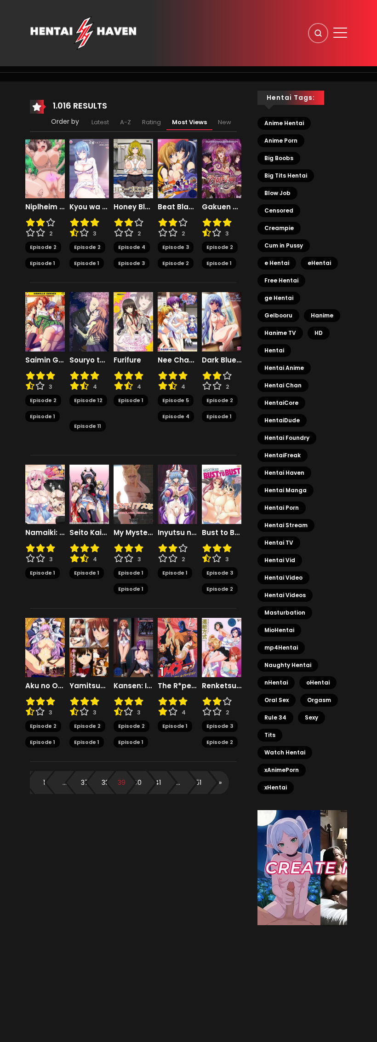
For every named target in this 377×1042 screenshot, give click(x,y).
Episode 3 (131, 263)
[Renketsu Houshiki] (221, 647)
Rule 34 (275, 717)
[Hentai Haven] (83, 32)
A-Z (125, 122)
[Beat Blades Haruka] (177, 168)
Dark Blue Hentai (221, 360)
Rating (151, 122)
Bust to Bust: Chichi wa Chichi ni (221, 533)
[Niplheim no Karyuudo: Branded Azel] (45, 168)
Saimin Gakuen (45, 360)
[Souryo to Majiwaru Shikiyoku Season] (89, 321)
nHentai (276, 682)
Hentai (274, 350)
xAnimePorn (281, 770)
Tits (269, 735)
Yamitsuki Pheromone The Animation (89, 686)
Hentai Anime (284, 368)
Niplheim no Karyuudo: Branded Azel (45, 207)
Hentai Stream (286, 525)
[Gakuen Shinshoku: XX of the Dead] (221, 168)
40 (137, 782)
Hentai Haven (284, 473)
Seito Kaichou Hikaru (89, 533)
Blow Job (277, 193)
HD (318, 333)
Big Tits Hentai (285, 175)
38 (105, 782)
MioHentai (279, 630)
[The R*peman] (177, 647)
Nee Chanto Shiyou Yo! (177, 360)
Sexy (311, 717)
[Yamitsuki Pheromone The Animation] (89, 647)
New (224, 122)
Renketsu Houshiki (221, 686)
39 (122, 782)
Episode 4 (131, 247)
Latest (100, 122)
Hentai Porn (281, 508)
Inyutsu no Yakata (177, 533)
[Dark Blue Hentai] (221, 321)
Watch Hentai (284, 752)
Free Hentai (281, 280)
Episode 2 (43, 247)
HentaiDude (282, 420)
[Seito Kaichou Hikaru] (89, 494)
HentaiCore (281, 403)
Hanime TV (280, 333)
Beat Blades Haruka (177, 207)
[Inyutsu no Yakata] (177, 494)
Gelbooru (278, 315)
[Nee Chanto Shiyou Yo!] (177, 321)
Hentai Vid (279, 560)
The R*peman (177, 686)
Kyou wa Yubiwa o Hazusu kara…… (89, 207)
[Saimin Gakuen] (45, 321)
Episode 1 (42, 263)
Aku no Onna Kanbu (45, 686)
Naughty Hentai (287, 665)
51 (198, 782)
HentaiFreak (282, 455)
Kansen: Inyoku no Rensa (133, 686)
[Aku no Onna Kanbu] (45, 647)
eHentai (319, 263)
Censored (278, 210)
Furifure (127, 360)
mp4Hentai (281, 647)
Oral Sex (276, 700)
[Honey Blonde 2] (133, 168)
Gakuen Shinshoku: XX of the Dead (221, 207)
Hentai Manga (285, 490)
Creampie (279, 228)
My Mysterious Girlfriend (133, 533)
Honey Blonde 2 (133, 207)
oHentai (318, 682)
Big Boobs (278, 158)
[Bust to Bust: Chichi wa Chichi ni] (221, 494)
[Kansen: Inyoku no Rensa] (133, 647)
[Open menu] (340, 33)
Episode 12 (88, 400)
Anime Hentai (284, 123)
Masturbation (284, 612)
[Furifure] (133, 321)
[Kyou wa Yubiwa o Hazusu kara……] (89, 168)
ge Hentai (278, 298)
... (65, 782)
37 (85, 782)
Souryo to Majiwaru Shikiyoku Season (89, 360)
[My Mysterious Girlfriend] (133, 494)
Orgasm (319, 700)
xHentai (275, 787)
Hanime (322, 315)
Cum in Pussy (283, 245)
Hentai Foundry (286, 438)
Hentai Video (283, 577)
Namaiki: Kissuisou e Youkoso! (45, 533)
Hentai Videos (285, 595)
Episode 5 (175, 400)
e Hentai (276, 263)
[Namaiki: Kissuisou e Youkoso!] (45, 494)
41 (157, 782)
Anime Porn (280, 140)
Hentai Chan (283, 385)
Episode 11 (87, 426)
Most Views (189, 122)
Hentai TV (278, 543)
